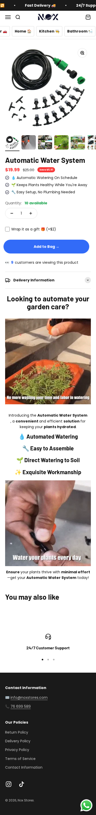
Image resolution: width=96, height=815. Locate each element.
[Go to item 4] (61, 143)
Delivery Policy (17, 741)
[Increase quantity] (30, 213)
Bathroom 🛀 (65, 31)
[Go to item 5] (78, 143)
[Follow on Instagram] (8, 784)
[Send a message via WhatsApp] (86, 805)
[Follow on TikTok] (21, 784)
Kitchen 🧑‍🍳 (35, 31)
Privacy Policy (17, 749)
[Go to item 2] (29, 143)
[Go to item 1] (12, 143)
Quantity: (26, 203)
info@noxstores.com (29, 697)
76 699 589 (20, 706)
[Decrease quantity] (11, 213)
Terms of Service (20, 758)
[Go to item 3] (45, 143)
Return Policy (16, 732)
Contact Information (23, 767)
